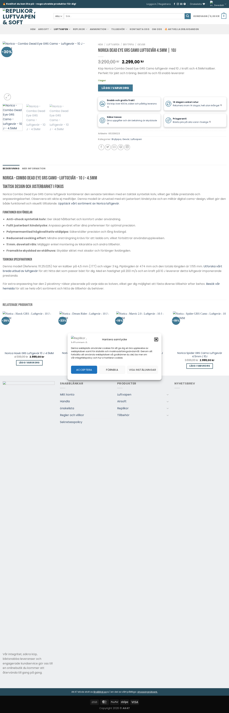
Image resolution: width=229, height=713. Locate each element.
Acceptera (84, 370)
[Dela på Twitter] (108, 147)
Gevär (141, 44)
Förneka (112, 370)
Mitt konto (67, 394)
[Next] (86, 71)
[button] (156, 339)
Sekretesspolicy (71, 422)
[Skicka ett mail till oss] (181, 4)
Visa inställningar (142, 370)
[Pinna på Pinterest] (121, 147)
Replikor (79, 29)
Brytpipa (128, 44)
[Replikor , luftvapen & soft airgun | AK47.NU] (19, 16)
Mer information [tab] (34, 168)
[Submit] (188, 16)
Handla (65, 401)
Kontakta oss (139, 29)
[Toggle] (167, 394)
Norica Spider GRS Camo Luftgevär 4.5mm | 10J (199, 354)
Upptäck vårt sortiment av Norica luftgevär (88, 203)
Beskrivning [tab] (11, 168)
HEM (33, 29)
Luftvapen (61, 29)
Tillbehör (118, 29)
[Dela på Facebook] (101, 147)
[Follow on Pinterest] (185, 4)
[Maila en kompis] (114, 147)
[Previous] (9, 71)
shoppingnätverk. (147, 692)
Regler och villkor (72, 415)
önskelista (67, 408)
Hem (100, 44)
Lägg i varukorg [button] (29, 362)
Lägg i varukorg (115, 88)
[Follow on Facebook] (174, 4)
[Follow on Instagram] (178, 4)
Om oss (157, 29)
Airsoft (43, 29)
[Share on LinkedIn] (127, 147)
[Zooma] (7, 96)
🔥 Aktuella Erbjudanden (182, 29)
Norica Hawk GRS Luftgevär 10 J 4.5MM (29, 353)
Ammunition (98, 29)
